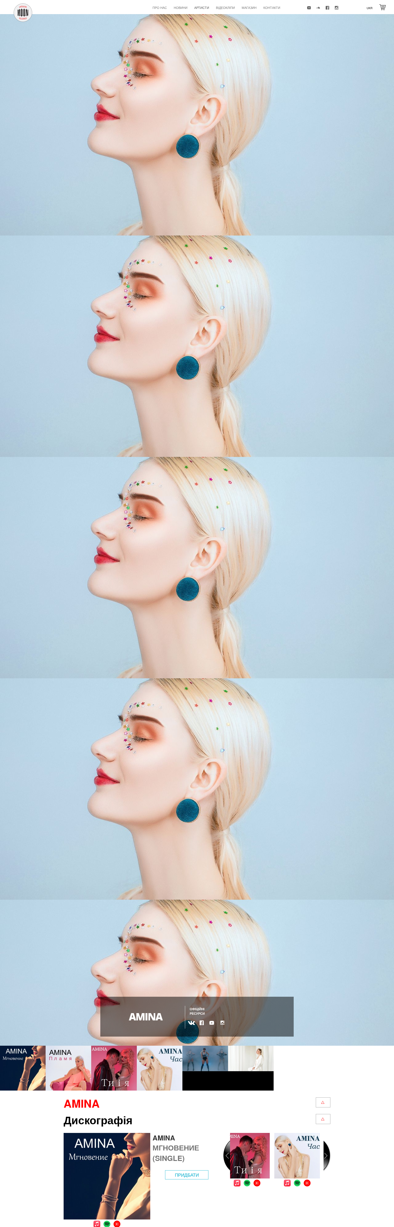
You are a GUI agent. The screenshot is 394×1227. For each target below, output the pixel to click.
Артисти (201, 7)
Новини (180, 7)
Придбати (187, 1174)
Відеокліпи (225, 7)
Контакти (271, 7)
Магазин (249, 7)
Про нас (160, 7)
